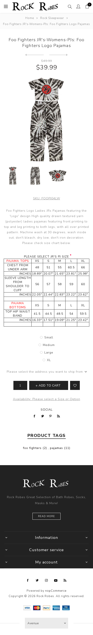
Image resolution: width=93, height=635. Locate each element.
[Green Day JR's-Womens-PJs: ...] (58, 55)
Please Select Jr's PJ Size (46, 257)
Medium (49, 345)
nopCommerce (55, 591)
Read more (46, 516)
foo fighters (32, 448)
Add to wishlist (75, 385)
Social (47, 410)
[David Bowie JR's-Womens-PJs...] (34, 55)
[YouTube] (55, 580)
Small (48, 337)
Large (48, 352)
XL (49, 360)
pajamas (56, 448)
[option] (13, 175)
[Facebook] (27, 580)
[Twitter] (37, 580)
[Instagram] (46, 580)
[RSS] (65, 580)
